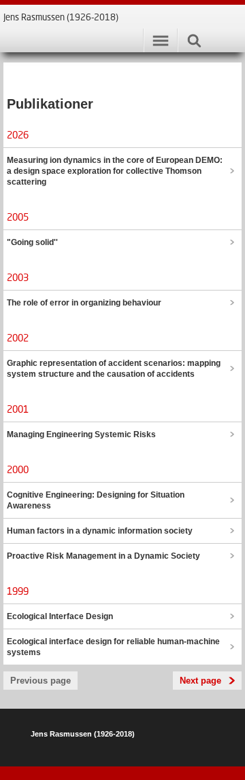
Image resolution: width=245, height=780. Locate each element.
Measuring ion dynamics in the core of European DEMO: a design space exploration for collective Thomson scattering (115, 171)
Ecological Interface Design (60, 616)
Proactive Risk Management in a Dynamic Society (103, 556)
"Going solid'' (32, 242)
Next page (200, 680)
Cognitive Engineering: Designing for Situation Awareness (95, 500)
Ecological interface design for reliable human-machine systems (113, 647)
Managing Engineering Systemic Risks (81, 434)
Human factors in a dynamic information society (100, 531)
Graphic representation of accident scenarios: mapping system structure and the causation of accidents (113, 368)
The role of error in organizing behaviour (84, 303)
